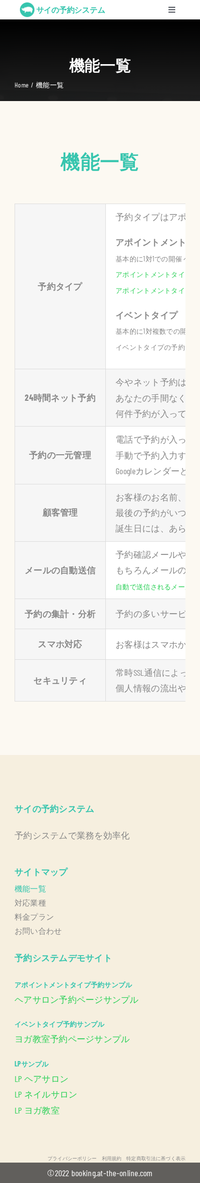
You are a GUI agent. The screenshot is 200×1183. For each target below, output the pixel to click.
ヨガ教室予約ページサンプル (72, 1038)
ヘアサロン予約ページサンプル (77, 999)
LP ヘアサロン (41, 1078)
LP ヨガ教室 (37, 1110)
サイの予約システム (70, 9)
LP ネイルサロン (46, 1094)
